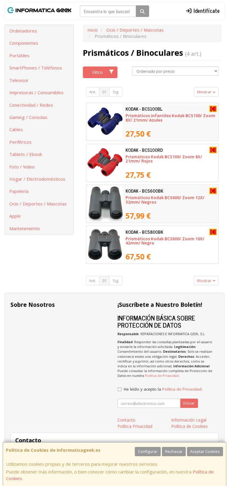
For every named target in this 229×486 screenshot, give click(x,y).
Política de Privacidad (162, 375)
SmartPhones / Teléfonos (35, 68)
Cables (16, 129)
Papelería (19, 191)
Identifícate (206, 10)
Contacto (126, 420)
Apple (15, 216)
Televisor (19, 80)
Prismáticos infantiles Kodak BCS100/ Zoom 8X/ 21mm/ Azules (170, 118)
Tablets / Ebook (25, 154)
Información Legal (188, 420)
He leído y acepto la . (163, 389)
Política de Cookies (189, 426)
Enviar (189, 403)
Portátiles (19, 55)
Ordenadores (23, 31)
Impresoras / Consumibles (36, 92)
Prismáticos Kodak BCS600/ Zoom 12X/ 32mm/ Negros (165, 200)
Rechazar (173, 451)
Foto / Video (22, 167)
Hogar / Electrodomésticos (37, 179)
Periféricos (20, 142)
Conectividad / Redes (31, 105)
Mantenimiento (24, 228)
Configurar (147, 451)
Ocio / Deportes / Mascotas (38, 204)
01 (104, 92)
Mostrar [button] (204, 92)
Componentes (23, 43)
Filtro (97, 72)
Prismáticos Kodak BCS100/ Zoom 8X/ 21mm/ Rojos (164, 159)
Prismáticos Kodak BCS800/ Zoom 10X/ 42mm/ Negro (165, 241)
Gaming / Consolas (28, 117)
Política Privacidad (134, 426)
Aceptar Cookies (205, 451)
